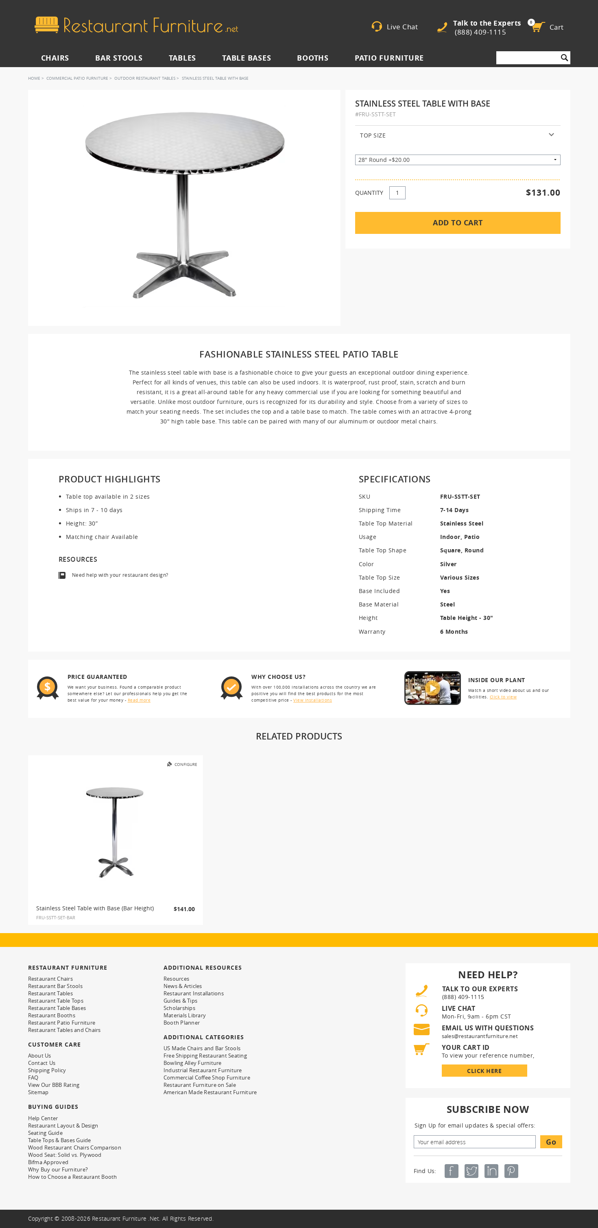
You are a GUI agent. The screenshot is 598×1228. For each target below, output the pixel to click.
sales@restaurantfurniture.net (480, 1036)
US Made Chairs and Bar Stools (202, 1048)
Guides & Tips (180, 1000)
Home (34, 78)
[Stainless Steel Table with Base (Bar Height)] (115, 832)
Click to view (503, 697)
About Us (39, 1055)
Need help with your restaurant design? (120, 575)
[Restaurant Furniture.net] (136, 25)
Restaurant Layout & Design (63, 1125)
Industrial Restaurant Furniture (203, 1070)
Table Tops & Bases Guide (59, 1140)
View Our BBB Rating (54, 1084)
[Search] (564, 57)
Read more (139, 700)
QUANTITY (369, 192)
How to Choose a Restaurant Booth (72, 1176)
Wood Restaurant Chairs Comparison (74, 1147)
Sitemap (38, 1092)
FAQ (33, 1077)
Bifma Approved (48, 1162)
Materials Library (185, 1015)
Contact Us (42, 1063)
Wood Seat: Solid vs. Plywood (65, 1154)
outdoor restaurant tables (144, 78)
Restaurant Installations (194, 993)
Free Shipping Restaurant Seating (205, 1055)
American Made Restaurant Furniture (210, 1092)
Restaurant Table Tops (55, 1000)
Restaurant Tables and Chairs (64, 1030)
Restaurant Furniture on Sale (200, 1084)
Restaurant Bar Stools (55, 986)
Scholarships (179, 1008)
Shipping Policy (47, 1070)
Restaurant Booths (51, 1015)
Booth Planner (182, 1022)
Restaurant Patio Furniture (62, 1022)
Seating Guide (45, 1132)
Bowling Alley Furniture (193, 1063)
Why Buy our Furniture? (58, 1169)
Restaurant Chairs (50, 978)
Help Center (43, 1118)
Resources (176, 978)
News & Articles (183, 986)
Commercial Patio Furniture (77, 78)
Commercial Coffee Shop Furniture (207, 1077)
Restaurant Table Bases (57, 1008)
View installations (312, 700)
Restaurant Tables (50, 993)
